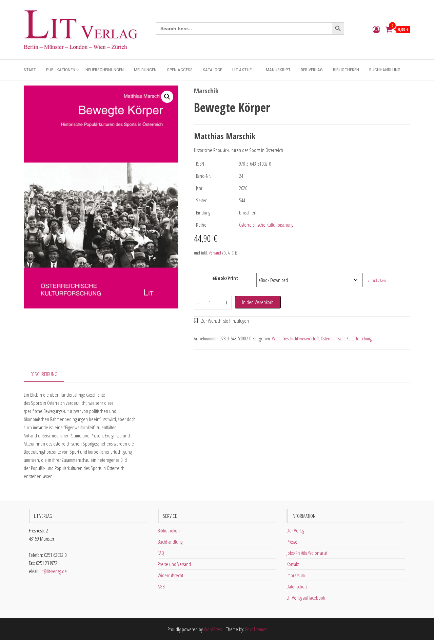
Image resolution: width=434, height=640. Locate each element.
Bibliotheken (346, 69)
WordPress (213, 629)
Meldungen (145, 69)
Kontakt (293, 564)
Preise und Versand (174, 564)
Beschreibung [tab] (44, 374)
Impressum (296, 575)
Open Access (180, 69)
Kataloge (212, 69)
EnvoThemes (256, 629)
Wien (276, 338)
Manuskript (278, 69)
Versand (215, 253)
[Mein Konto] (376, 29)
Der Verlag (312, 69)
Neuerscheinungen (104, 69)
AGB (161, 586)
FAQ (161, 552)
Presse (292, 541)
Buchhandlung (384, 69)
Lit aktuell (244, 69)
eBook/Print (225, 278)
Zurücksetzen (377, 280)
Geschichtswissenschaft (300, 338)
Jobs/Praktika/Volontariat (307, 552)
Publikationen (60, 69)
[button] (167, 97)
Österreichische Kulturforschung (266, 224)
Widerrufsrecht (170, 575)
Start (30, 69)
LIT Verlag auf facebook (306, 597)
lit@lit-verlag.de (53, 571)
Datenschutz (297, 586)
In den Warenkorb (258, 302)
